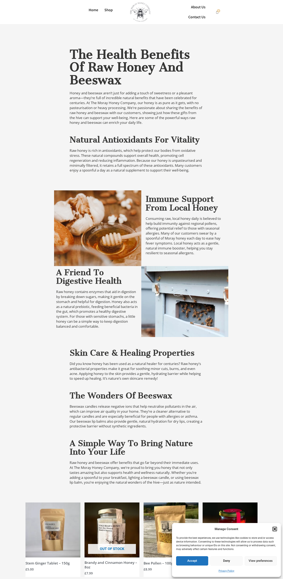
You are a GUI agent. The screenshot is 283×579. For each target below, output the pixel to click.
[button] (275, 529)
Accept (192, 561)
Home (93, 9)
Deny (226, 561)
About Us (198, 7)
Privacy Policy (226, 570)
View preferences (261, 561)
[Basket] (217, 12)
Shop (108, 9)
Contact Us (197, 17)
